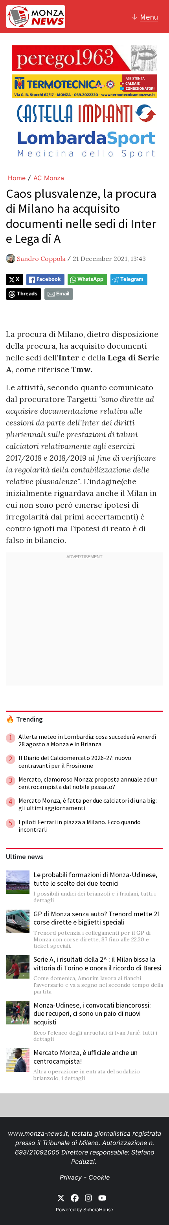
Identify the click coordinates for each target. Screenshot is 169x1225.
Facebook (49, 279)
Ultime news (24, 856)
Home (17, 178)
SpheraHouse (98, 1209)
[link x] (61, 1197)
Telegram (131, 279)
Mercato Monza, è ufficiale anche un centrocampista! (85, 1057)
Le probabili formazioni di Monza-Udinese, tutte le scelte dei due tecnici (95, 879)
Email (62, 294)
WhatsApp (90, 279)
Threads (27, 294)
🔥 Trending (24, 719)
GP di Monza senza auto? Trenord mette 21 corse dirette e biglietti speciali (97, 918)
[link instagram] (88, 1197)
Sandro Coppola (41, 258)
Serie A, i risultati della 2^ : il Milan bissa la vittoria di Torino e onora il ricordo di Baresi (97, 963)
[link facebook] (75, 1197)
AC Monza (48, 178)
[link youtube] (102, 1197)
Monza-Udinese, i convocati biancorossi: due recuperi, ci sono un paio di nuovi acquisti (92, 1013)
